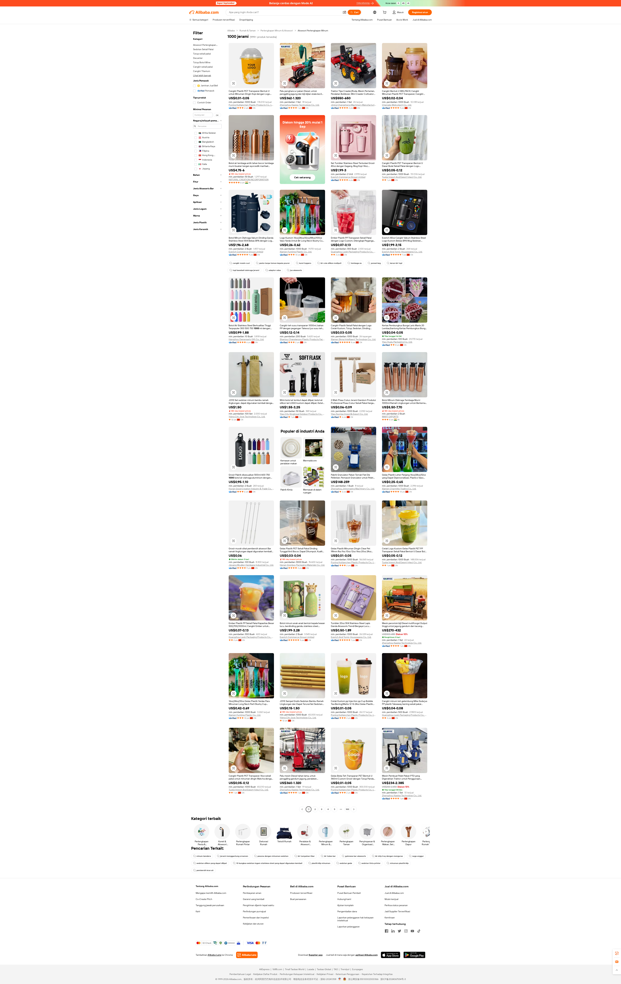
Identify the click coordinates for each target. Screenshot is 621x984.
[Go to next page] (354, 809)
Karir (198, 911)
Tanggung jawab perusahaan (210, 905)
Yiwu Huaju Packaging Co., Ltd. (397, 342)
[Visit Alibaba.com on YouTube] (412, 931)
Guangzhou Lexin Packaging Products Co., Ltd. (353, 251)
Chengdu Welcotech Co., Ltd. (397, 105)
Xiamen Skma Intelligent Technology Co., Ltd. (353, 339)
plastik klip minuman (321, 863)
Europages (357, 969)
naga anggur (418, 856)
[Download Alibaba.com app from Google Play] (414, 955)
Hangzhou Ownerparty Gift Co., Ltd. (246, 339)
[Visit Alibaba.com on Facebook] (386, 931)
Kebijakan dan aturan (253, 923)
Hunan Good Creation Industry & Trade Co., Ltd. (251, 488)
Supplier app (316, 955)
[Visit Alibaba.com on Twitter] (399, 931)
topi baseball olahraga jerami (246, 270)
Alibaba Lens (214, 955)
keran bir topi (396, 263)
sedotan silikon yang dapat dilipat (211, 863)
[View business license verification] (339, 979)
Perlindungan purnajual (254, 911)
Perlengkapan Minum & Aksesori (277, 30)
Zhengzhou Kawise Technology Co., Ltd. (299, 105)
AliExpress (264, 969)
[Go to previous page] (302, 809)
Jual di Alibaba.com (394, 893)
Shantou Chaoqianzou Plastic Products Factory (302, 339)
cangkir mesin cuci (241, 263)
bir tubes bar (330, 856)
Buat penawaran (298, 899)
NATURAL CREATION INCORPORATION (248, 179)
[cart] (385, 12)
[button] (344, 12)
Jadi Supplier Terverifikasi (397, 911)
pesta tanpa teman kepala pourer (274, 263)
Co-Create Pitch (204, 899)
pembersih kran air (205, 870)
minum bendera (203, 856)
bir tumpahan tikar (306, 856)
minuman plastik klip (399, 863)
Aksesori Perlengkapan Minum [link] (313, 30)
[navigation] (207, 420)
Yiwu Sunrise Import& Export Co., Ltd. (349, 414)
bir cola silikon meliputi (331, 263)
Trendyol (345, 969)
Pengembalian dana (347, 911)
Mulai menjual (391, 899)
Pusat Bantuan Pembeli (349, 893)
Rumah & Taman (248, 30)
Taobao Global (324, 969)
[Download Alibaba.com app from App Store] (390, 955)
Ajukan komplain (345, 905)
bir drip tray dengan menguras (389, 856)
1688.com (277, 969)
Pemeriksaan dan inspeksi (256, 917)
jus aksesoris (296, 270)
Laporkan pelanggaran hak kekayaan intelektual (355, 919)
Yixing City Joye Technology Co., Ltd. (247, 416)
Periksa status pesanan (396, 905)
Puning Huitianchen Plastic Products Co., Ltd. (251, 105)
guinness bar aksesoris (355, 856)
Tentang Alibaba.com (207, 886)
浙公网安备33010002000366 (363, 979)
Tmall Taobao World (294, 969)
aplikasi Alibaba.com (366, 955)
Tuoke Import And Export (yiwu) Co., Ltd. (402, 177)
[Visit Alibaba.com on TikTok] (419, 931)
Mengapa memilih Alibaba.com (211, 893)
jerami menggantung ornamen (234, 856)
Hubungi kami (344, 899)
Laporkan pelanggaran (348, 926)
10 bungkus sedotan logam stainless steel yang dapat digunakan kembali (269, 863)
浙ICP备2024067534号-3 (393, 979)
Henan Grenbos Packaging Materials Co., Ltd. (302, 565)
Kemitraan (390, 917)
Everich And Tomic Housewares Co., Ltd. (402, 251)
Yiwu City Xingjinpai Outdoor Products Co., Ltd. (302, 414)
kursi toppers (305, 263)
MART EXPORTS (390, 416)
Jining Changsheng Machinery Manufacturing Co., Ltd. (353, 105)
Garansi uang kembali (253, 899)
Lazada (310, 969)
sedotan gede (346, 863)
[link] (617, 953)
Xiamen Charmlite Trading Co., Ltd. (399, 488)
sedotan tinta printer (371, 863)
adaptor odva (275, 270)
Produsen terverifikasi (301, 893)
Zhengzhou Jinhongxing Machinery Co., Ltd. (353, 488)
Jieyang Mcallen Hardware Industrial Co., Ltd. (251, 565)
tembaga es (356, 263)
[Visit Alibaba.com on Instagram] (406, 931)
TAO (336, 969)
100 (347, 809)
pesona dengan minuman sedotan (272, 856)
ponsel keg (376, 263)
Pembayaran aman (252, 893)
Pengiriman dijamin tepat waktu (258, 905)
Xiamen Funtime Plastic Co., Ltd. (296, 251)
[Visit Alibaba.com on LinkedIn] (393, 931)
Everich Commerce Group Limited (348, 177)
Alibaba (231, 30)
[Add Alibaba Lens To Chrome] (247, 955)
